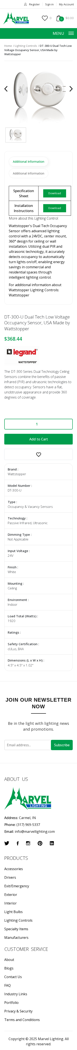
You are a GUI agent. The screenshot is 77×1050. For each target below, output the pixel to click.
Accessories (13, 868)
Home (8, 46)
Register (34, 4)
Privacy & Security (18, 1011)
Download (54, 193)
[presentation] (5, 89)
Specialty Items (16, 929)
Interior (10, 903)
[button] (38, 454)
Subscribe (62, 745)
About (9, 959)
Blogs (8, 968)
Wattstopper (19, 295)
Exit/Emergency (16, 886)
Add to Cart (38, 439)
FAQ (7, 985)
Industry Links (15, 994)
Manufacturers (16, 937)
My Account (66, 4)
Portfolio (11, 1002)
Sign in (49, 4)
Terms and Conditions (22, 1019)
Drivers (10, 877)
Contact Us (13, 976)
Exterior (10, 894)
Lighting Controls (26, 46)
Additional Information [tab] (28, 161)
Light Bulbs (13, 911)
